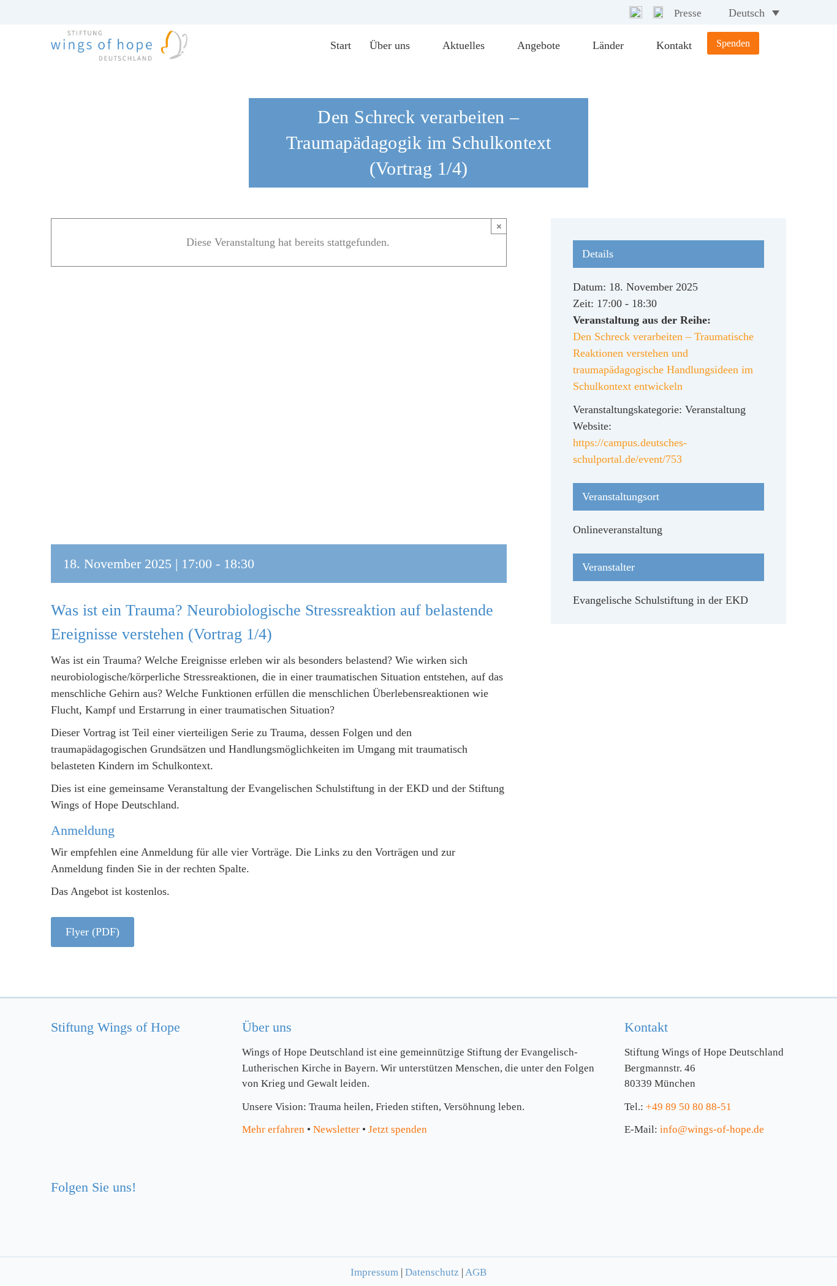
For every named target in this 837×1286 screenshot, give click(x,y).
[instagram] (596, 13)
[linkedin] (615, 13)
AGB (476, 1272)
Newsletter (336, 1129)
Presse (688, 13)
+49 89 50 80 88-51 (689, 1107)
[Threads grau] (658, 12)
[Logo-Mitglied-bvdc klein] (497, 1177)
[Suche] (772, 46)
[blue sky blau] (104, 1209)
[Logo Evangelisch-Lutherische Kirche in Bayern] (315, 1194)
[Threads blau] (130, 1209)
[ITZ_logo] (701, 1196)
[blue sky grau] (635, 12)
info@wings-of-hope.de (712, 1129)
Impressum (374, 1272)
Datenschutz (432, 1272)
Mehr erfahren (273, 1129)
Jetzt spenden (397, 1129)
